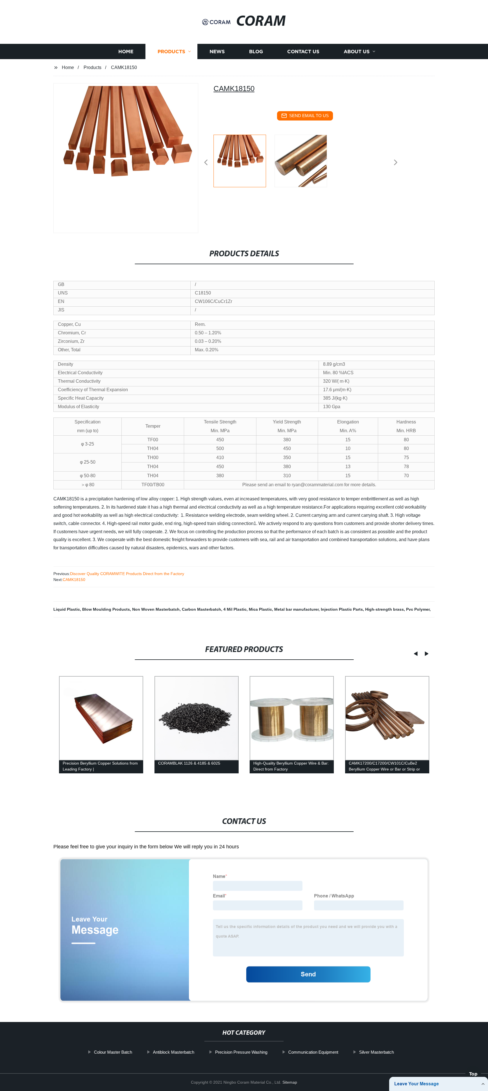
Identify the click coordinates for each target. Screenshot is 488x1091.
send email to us (309, 115)
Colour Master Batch (113, 1052)
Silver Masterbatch (376, 1052)
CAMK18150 (74, 579)
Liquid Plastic (66, 609)
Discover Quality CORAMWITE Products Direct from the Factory (127, 573)
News (217, 51)
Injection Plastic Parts (342, 609)
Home (125, 51)
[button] (205, 162)
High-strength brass (384, 609)
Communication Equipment (313, 1052)
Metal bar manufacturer (296, 609)
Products (171, 51)
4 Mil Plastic (235, 609)
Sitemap (289, 1082)
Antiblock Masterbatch (173, 1052)
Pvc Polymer (418, 609)
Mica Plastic (260, 609)
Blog (256, 51)
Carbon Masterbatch (201, 609)
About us (357, 51)
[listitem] (243, 160)
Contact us (303, 51)
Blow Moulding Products (106, 609)
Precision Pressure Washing (241, 1052)
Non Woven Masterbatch (156, 609)
